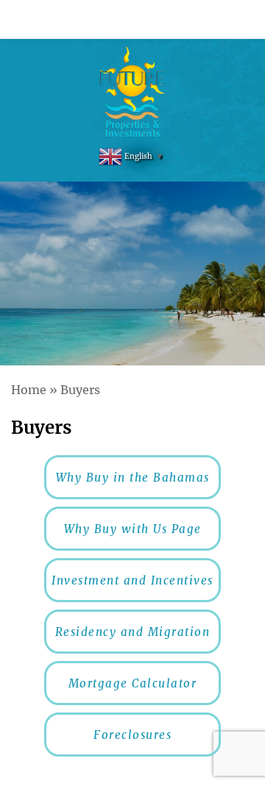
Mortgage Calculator (132, 683)
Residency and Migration (133, 632)
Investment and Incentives (132, 580)
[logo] (132, 92)
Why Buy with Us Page (133, 529)
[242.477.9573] (132, 19)
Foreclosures (132, 735)
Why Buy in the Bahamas (133, 478)
